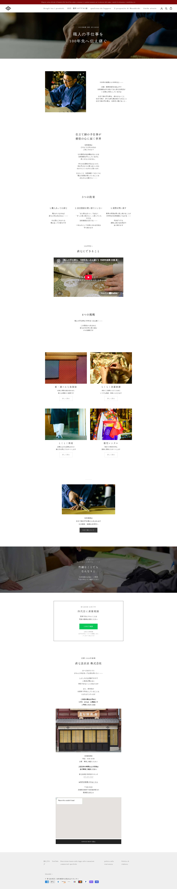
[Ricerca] (166, 8)
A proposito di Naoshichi (127, 8)
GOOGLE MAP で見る (88, 841)
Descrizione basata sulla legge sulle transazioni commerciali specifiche (77, 863)
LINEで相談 (88, 626)
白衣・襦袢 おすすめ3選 (77, 8)
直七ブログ (47, 863)
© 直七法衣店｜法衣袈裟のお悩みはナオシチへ (62, 879)
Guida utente (150, 8)
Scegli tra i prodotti (54, 8)
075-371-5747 (88, 777)
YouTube (55, 861)
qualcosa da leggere (101, 8)
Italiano (48, 874)
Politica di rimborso (125, 863)
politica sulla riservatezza (109, 863)
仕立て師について (88, 530)
